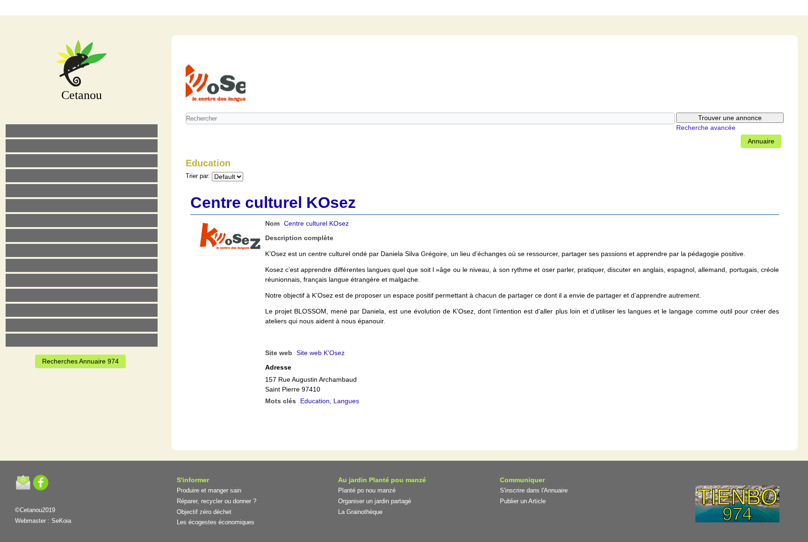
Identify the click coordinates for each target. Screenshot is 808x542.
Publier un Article (523, 501)
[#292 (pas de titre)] (457, 9)
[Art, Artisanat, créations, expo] (82, 265)
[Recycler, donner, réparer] (82, 160)
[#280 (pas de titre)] (418, 9)
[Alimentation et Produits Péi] (82, 145)
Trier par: (198, 176)
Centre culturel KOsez (273, 202)
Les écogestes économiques (215, 522)
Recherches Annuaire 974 (80, 361)
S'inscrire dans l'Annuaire (534, 490)
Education (315, 401)
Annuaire (761, 141)
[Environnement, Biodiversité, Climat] (82, 190)
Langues (346, 401)
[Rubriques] (378, 9)
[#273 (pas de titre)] (82, 280)
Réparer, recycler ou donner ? (216, 501)
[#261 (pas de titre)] (359, 9)
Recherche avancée (706, 127)
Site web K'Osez (320, 353)
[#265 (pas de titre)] (82, 205)
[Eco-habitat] (82, 220)
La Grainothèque (360, 511)
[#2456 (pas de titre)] (82, 235)
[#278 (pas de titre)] (82, 295)
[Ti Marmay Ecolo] (82, 250)
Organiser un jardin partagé (374, 501)
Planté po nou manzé (367, 490)
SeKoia (61, 520)
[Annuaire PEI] (398, 9)
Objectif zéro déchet (204, 511)
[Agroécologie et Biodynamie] (82, 130)
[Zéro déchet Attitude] (82, 175)
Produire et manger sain (209, 490)
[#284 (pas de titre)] (437, 9)
